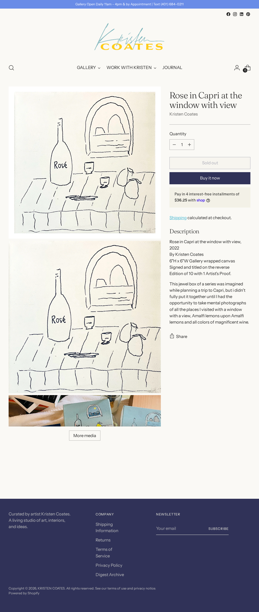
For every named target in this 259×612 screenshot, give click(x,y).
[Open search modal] (11, 68)
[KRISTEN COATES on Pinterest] (248, 14)
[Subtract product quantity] (174, 145)
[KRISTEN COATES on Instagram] (235, 14)
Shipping (178, 217)
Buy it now (210, 177)
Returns (103, 539)
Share (181, 336)
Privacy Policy (109, 565)
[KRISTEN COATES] (129, 38)
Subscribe (218, 529)
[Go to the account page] (237, 68)
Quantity (177, 133)
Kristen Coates (183, 114)
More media (84, 435)
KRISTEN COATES (51, 588)
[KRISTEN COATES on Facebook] (228, 14)
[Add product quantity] (189, 145)
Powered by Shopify (24, 593)
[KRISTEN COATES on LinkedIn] (241, 14)
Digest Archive (110, 574)
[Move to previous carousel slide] (234, 481)
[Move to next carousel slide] (246, 481)
